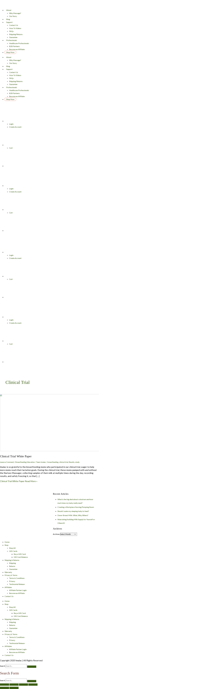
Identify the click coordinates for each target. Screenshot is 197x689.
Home (7, 542)
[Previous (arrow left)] (4, 688)
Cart (11, 148)
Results (71, 462)
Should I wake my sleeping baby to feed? (73, 511)
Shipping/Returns (16, 34)
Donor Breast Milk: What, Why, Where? (72, 515)
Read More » (18, 481)
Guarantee (13, 37)
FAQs (11, 31)
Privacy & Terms (11, 575)
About (8, 10)
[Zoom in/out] (33, 684)
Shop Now (10, 52)
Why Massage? (15, 13)
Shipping (12, 563)
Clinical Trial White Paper (16, 456)
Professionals (11, 40)
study (77, 462)
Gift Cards (13, 551)
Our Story (13, 16)
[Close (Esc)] (4, 684)
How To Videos (15, 28)
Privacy (12, 581)
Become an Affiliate (17, 49)
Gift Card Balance (21, 557)
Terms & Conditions (17, 578)
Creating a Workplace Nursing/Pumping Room (75, 507)
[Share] (14, 684)
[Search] (31, 667)
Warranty (8, 572)
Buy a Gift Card (20, 554)
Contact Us (13, 25)
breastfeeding (52, 462)
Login (11, 124)
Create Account (15, 127)
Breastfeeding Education (25, 462)
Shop (6, 545)
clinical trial (63, 462)
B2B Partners (14, 46)
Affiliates (8, 587)
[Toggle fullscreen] (23, 684)
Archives (56, 534)
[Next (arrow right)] (14, 688)
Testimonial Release (17, 584)
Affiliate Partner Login (18, 590)
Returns (12, 566)
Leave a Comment (7, 462)
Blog (8, 19)
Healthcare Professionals (19, 43)
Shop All (12, 548)
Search (2, 666)
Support (9, 22)
